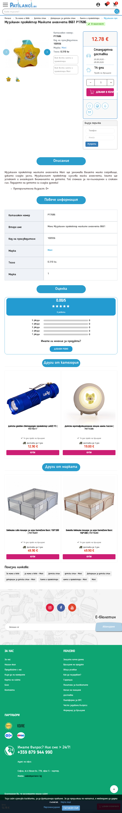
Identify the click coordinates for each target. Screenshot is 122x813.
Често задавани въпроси (75, 705)
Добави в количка (104, 92)
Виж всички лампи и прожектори (63, 59)
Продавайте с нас (13, 670)
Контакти (10, 690)
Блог (7, 685)
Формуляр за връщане (74, 710)
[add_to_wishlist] (89, 106)
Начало (8, 18)
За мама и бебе (22, 18)
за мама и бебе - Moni (33, 574)
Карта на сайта (12, 680)
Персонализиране (52, 807)
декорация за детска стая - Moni (20, 580)
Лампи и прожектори (89, 18)
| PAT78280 (89, 531)
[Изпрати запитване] (89, 112)
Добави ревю (61, 349)
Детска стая (40, 18)
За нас (8, 659)
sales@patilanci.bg (33, 776)
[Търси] (116, 11)
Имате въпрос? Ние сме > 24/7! (44, 747)
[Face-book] (61, 607)
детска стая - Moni (73, 574)
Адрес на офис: (25, 762)
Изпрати (92, 144)
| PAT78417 (32, 427)
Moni (64, 48)
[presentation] (47, 52)
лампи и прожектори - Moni (75, 580)
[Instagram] (50, 607)
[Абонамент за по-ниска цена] (105, 106)
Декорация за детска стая (63, 18)
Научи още (66, 802)
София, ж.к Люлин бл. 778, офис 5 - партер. (38, 771)
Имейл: (30, 776)
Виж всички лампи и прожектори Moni (63, 69)
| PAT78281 (33, 531)
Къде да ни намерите (15, 675)
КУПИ (32, 452)
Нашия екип (10, 665)
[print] (97, 106)
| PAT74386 (89, 427)
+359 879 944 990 (35, 752)
